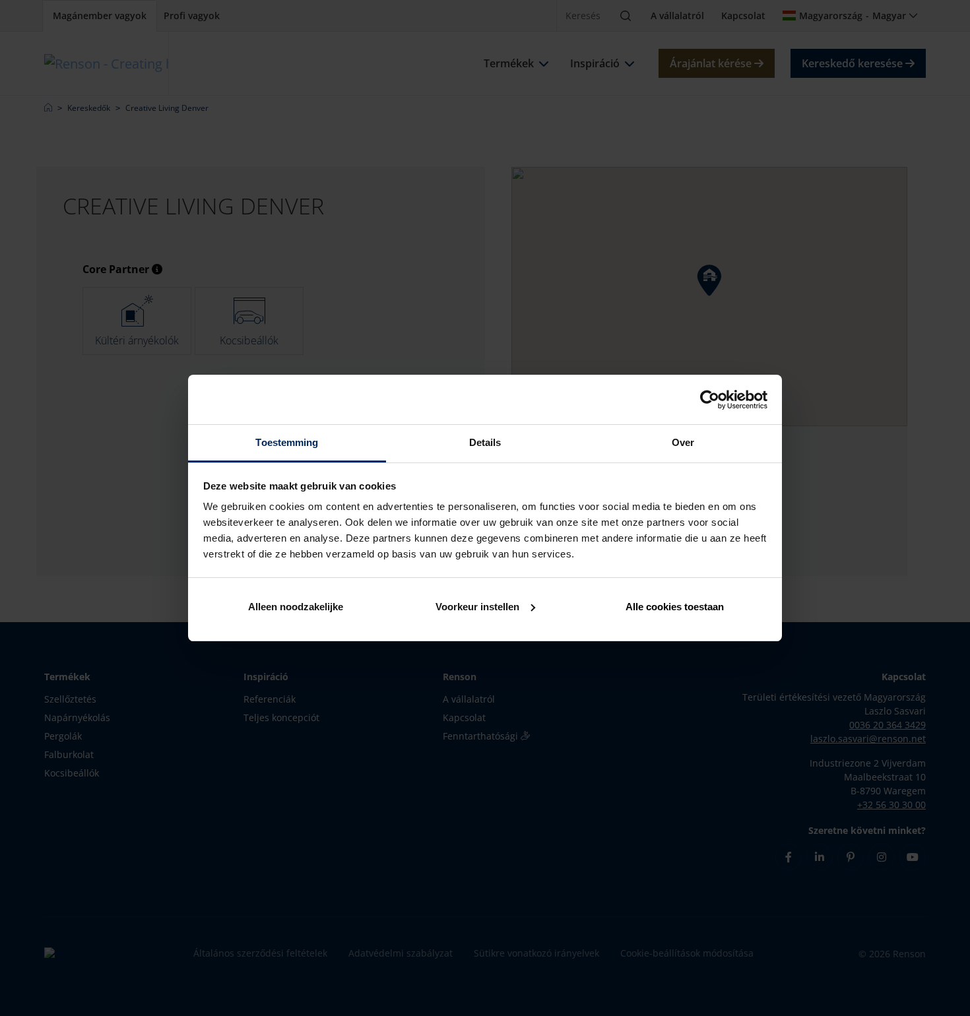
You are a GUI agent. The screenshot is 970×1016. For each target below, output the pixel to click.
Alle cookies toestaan (675, 606)
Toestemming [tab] (286, 442)
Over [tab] (683, 442)
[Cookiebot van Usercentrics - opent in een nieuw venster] (709, 400)
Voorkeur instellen (477, 606)
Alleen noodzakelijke (295, 606)
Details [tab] (485, 442)
